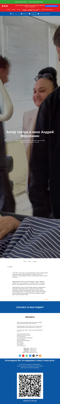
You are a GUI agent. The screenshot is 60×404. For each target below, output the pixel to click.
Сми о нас (38, 9)
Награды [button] (18, 9)
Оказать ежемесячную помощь (36, 1)
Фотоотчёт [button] (24, 9)
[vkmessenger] (5, 6)
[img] (30, 356)
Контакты (36, 10)
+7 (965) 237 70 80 (32, 348)
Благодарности (31, 9)
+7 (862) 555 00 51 (32, 349)
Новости (13, 9)
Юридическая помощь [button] (27, 10)
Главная (24, 261)
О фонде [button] (8, 9)
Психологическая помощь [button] (47, 9)
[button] (51, 6)
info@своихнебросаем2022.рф (45, 13)
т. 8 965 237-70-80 (33, 14)
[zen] (7, 6)
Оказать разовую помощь (21, 1)
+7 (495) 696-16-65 (32, 350)
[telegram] (3, 6)
